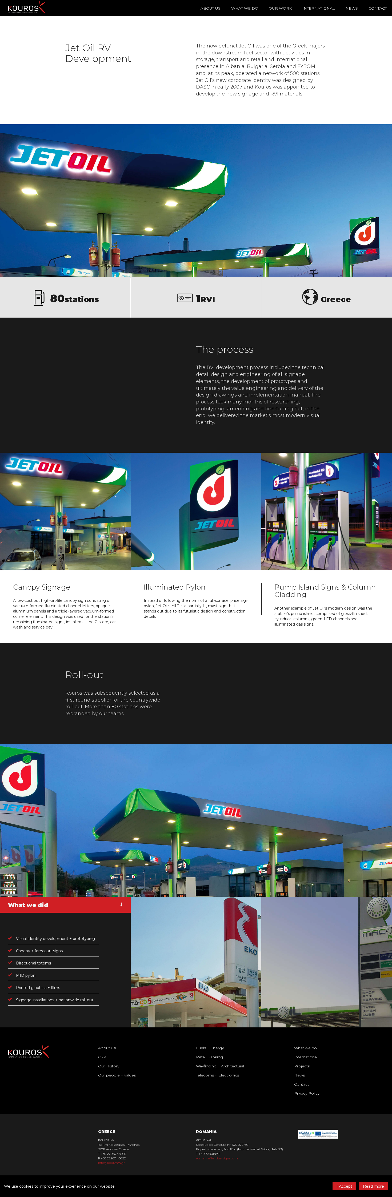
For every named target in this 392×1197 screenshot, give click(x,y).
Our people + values (117, 1075)
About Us (107, 1048)
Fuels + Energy (210, 1048)
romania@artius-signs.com (217, 1158)
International (318, 8)
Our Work (280, 8)
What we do (305, 1048)
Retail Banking (209, 1057)
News (352, 8)
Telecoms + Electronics (217, 1075)
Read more (373, 1186)
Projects (302, 1066)
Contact (378, 8)
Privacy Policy (306, 1093)
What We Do (244, 8)
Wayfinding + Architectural (220, 1066)
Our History (108, 1066)
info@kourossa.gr (111, 1163)
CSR (102, 1057)
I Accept (344, 1186)
